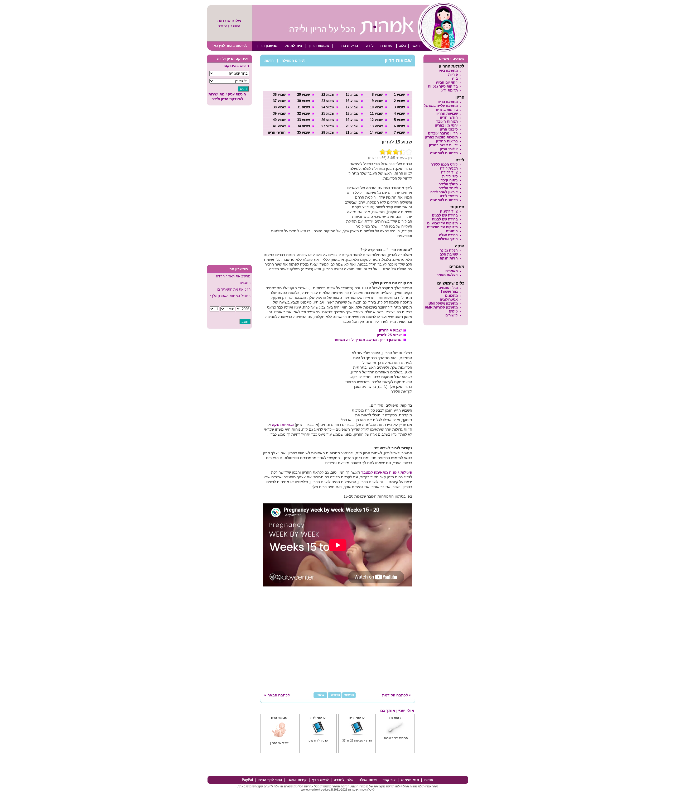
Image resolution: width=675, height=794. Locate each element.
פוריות (453, 74)
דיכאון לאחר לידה (444, 192)
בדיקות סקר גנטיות (443, 86)
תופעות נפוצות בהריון (441, 137)
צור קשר (389, 780)
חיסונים (452, 231)
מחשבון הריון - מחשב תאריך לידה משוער (368, 340)
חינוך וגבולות (448, 239)
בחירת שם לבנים (445, 215)
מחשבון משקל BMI (443, 303)
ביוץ (455, 78)
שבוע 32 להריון (279, 743)
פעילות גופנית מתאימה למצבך (386, 472)
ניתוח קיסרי (449, 180)
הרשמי (222, 26)
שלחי (320, 695)
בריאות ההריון (447, 141)
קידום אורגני (297, 780)
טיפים (453, 311)
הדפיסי (335, 695)
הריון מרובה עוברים (443, 133)
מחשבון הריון (267, 46)
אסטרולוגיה (449, 299)
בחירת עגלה (448, 235)
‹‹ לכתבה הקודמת (397, 695)
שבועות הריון (319, 46)
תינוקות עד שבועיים (442, 223)
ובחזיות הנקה (283, 424)
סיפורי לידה (449, 196)
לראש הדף (320, 780)
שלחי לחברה (343, 780)
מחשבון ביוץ (448, 71)
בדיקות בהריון (347, 46)
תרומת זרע (449, 90)
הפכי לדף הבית (270, 780)
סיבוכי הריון (449, 129)
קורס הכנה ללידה (444, 164)
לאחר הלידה (448, 188)
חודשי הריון (449, 117)
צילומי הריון (449, 149)
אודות (428, 780)
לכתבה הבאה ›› (277, 695)
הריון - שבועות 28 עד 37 (357, 740)
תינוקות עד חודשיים (442, 227)
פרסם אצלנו (368, 780)
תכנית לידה (449, 168)
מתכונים (451, 295)
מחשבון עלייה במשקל (441, 106)
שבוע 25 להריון (389, 335)
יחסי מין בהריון (446, 125)
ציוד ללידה (449, 172)
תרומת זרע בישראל (396, 738)
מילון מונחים (448, 288)
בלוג (402, 46)
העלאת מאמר (447, 275)
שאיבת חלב (449, 254)
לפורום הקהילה (293, 60)
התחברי (235, 26)
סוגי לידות (450, 176)
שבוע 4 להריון (390, 330)
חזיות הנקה (449, 258)
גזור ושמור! (449, 291)
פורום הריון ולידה (379, 46)
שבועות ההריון (447, 114)
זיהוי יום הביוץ (447, 82)
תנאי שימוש (410, 780)
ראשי (416, 46)
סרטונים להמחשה (444, 153)
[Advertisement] (229, 186)
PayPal (247, 780)
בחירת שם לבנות (445, 219)
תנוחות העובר (447, 121)
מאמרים (451, 271)
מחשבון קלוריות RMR (441, 307)
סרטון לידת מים (318, 740)
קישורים (451, 315)
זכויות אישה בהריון (443, 145)
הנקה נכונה (449, 250)
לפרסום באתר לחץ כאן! (229, 46)
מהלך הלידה (448, 184)
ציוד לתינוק (293, 46)
